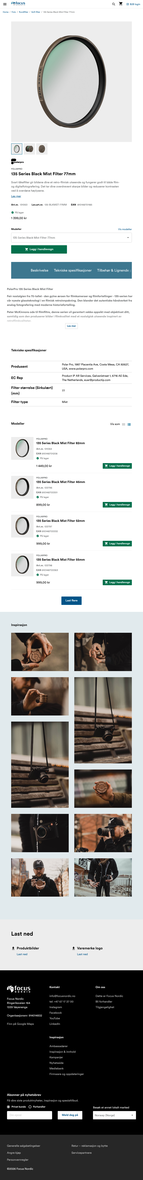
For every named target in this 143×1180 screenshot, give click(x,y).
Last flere (72, 600)
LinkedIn (54, 1024)
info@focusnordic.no (62, 996)
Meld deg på (70, 1115)
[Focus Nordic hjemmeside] (18, 4)
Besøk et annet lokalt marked (111, 1107)
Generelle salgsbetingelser (23, 1146)
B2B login (135, 4)
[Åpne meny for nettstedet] (7, 4)
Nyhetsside (56, 1063)
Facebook (55, 1013)
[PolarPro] (17, 161)
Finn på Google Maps (20, 1024)
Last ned (22, 954)
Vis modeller (125, 229)
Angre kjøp (14, 1153)
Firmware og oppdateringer (66, 1074)
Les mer (16, 196)
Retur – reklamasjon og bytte (90, 1146)
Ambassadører (58, 1046)
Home (6, 12)
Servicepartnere (82, 1153)
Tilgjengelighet (105, 1007)
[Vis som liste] (129, 424)
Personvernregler (17, 1160)
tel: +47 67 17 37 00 (61, 1001)
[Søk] (114, 4)
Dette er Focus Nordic (109, 996)
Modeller (16, 229)
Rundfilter (23, 12)
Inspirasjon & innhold (62, 1052)
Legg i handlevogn (41, 249)
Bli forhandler (104, 1001)
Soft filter (35, 12)
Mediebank (56, 1068)
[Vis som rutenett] (123, 424)
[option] (16, 148)
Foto (14, 12)
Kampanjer (56, 1057)
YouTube (54, 1018)
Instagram (55, 1007)
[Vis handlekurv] (121, 4)
